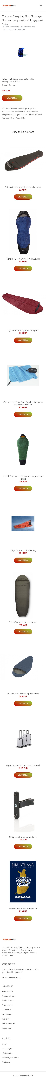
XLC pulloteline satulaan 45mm (23, 837)
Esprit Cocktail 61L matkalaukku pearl (23, 765)
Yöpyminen (17, 79)
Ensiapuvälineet (8, 996)
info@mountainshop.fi (11, 977)
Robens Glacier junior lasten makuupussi (23, 187)
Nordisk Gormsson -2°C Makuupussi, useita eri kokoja (23, 477)
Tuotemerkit (28, 79)
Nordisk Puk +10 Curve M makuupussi (23, 259)
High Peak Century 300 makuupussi (23, 330)
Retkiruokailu (7, 1005)
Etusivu (5, 24)
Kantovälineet (8, 1000)
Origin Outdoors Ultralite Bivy (23, 550)
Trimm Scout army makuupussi (23, 622)
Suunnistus (6, 1010)
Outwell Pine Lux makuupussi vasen (23, 693)
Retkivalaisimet (8, 1023)
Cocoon (16, 81)
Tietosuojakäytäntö (10, 1057)
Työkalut (5, 1019)
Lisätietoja (12, 98)
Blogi (4, 1044)
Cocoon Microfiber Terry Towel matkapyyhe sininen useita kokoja (23, 403)
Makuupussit (7, 81)
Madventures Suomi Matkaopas (23, 908)
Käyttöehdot (7, 1053)
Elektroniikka (7, 991)
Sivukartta (6, 1062)
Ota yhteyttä (7, 1048)
